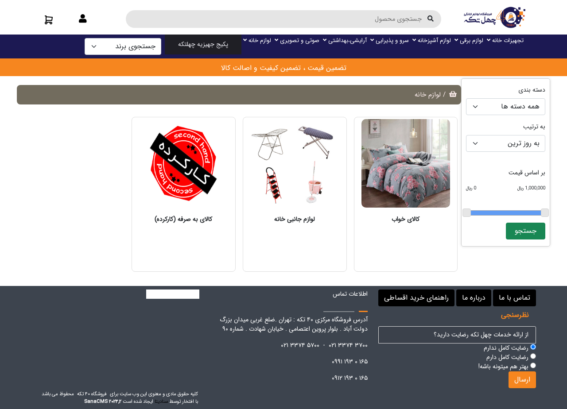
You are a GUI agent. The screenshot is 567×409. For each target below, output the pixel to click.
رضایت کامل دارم (508, 357)
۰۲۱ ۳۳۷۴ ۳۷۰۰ (348, 345)
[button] (82, 19)
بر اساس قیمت (527, 172)
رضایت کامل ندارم (507, 348)
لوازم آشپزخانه (433, 40)
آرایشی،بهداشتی (346, 40)
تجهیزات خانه (507, 40)
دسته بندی (531, 90)
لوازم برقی (470, 40)
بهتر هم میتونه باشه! (504, 366)
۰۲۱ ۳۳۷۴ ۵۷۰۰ (300, 345)
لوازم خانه (259, 40)
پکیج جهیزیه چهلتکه (203, 44)
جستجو (525, 230)
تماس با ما (514, 297)
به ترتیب (534, 126)
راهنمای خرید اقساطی (416, 297)
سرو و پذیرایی (391, 40)
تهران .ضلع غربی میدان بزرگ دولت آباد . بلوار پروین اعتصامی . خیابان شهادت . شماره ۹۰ (294, 324)
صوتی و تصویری (298, 40)
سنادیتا (161, 401)
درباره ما (473, 297)
